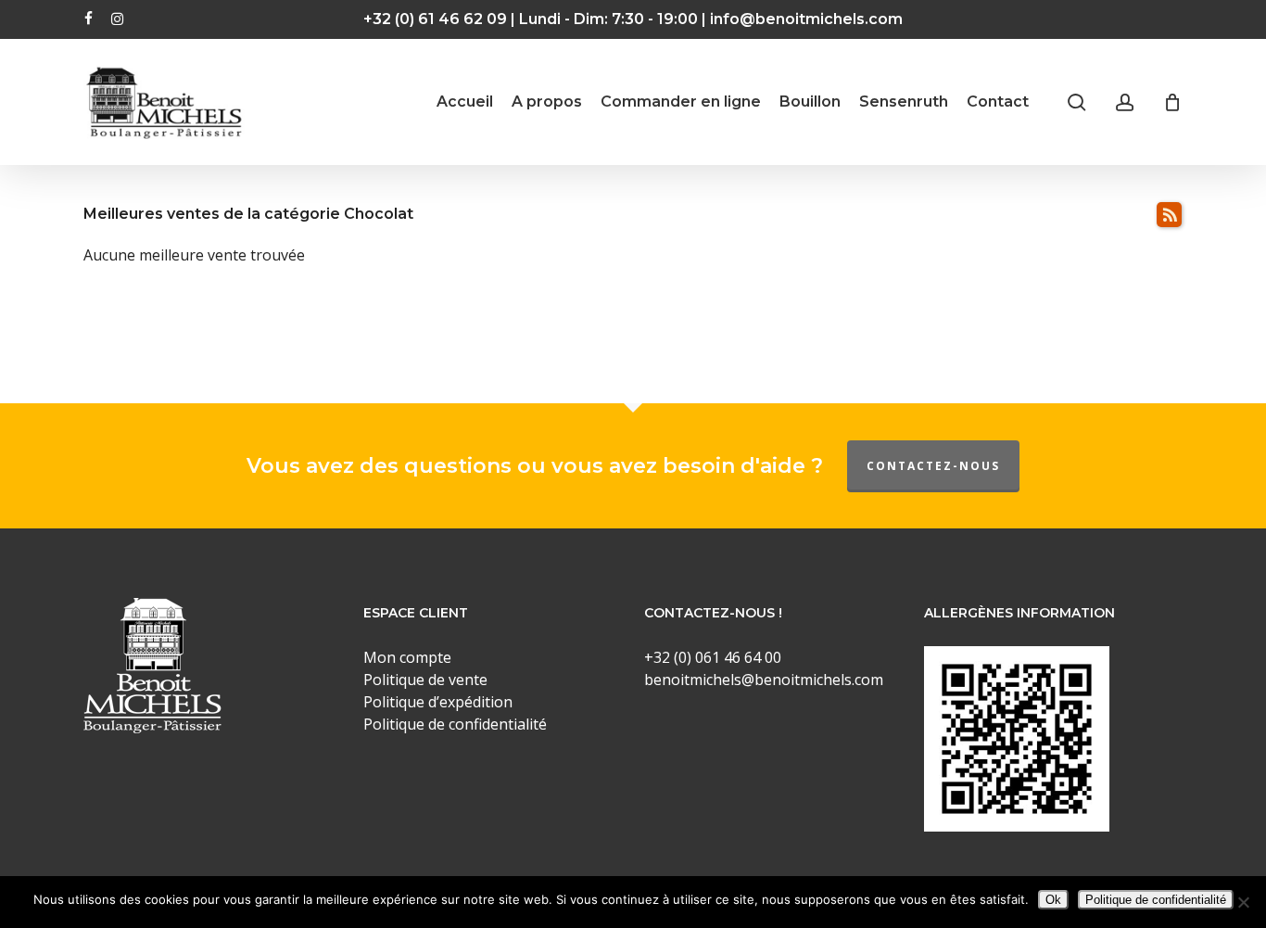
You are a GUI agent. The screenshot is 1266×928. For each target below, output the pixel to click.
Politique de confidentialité (1155, 900)
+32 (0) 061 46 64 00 (712, 657)
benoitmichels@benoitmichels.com (763, 679)
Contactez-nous (933, 466)
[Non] (1243, 902)
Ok (1053, 900)
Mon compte (407, 657)
